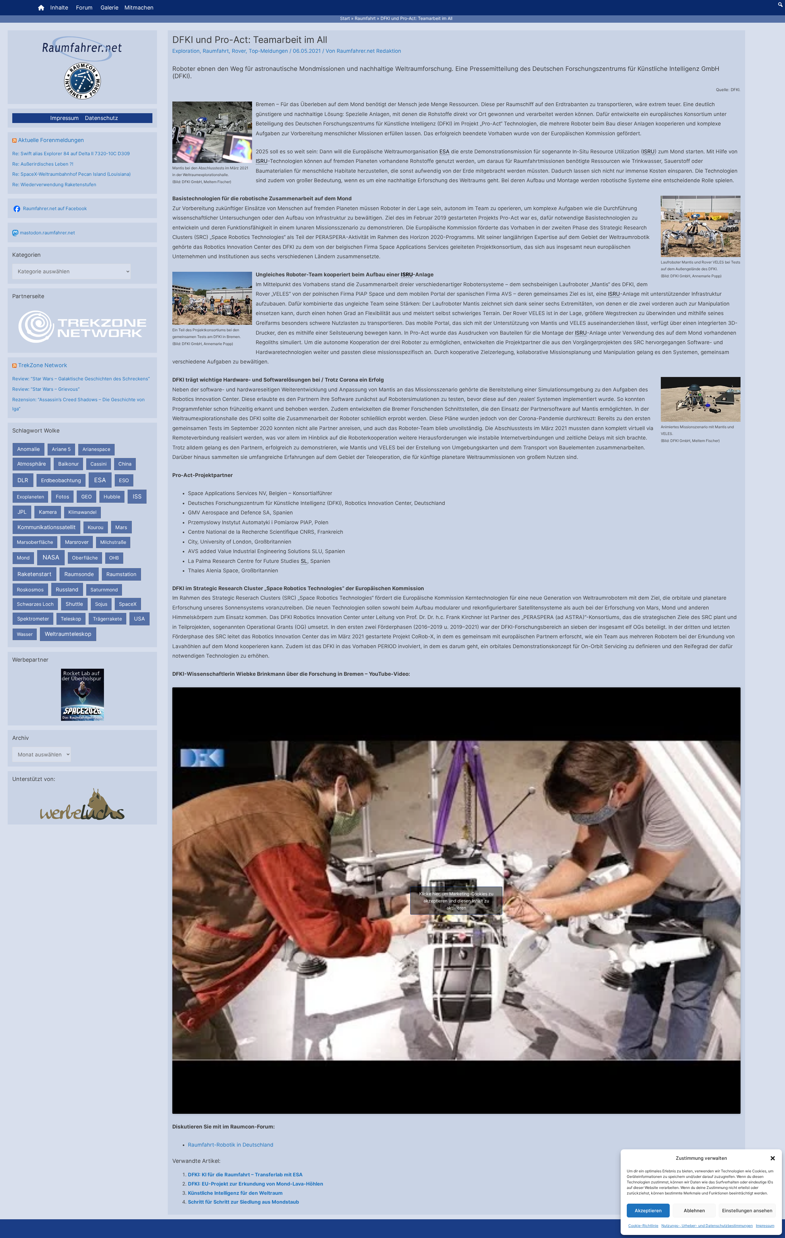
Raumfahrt (216, 51)
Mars (121, 527)
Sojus (101, 604)
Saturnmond (104, 590)
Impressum (765, 1225)
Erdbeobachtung (61, 480)
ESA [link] (444, 151)
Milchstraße (113, 542)
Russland (67, 589)
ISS (137, 496)
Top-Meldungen (268, 51)
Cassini (98, 464)
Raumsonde (79, 574)
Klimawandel (82, 512)
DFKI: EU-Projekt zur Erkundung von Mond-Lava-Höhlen (255, 1184)
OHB (114, 558)
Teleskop (71, 619)
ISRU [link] (649, 151)
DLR (22, 480)
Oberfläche (85, 558)
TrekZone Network (42, 365)
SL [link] (304, 561)
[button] (773, 1158)
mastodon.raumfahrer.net (47, 233)
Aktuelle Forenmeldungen (51, 140)
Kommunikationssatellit (46, 527)
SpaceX (127, 604)
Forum (84, 7)
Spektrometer (33, 619)
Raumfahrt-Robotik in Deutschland (231, 1145)
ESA (100, 480)
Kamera (48, 512)
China (125, 464)
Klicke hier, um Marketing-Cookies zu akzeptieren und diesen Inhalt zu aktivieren (456, 900)
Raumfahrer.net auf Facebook (55, 208)
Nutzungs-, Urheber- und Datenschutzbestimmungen (707, 1225)
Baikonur (68, 464)
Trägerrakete (107, 619)
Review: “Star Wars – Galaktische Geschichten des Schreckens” (81, 379)
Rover (239, 51)
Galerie (109, 7)
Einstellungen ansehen (747, 1210)
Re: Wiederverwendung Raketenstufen (54, 184)
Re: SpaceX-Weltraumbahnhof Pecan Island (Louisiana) (71, 174)
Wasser (25, 634)
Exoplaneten (30, 497)
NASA (51, 557)
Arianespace (96, 449)
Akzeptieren (648, 1210)
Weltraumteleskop (68, 634)
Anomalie (28, 449)
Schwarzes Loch (35, 604)
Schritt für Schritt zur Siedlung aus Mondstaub (243, 1202)
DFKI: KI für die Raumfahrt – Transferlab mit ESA (245, 1174)
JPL (22, 512)
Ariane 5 (61, 449)
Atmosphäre (31, 464)
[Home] (41, 7)
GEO (86, 497)
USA (139, 619)
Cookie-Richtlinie (643, 1225)
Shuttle (74, 604)
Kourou (95, 527)
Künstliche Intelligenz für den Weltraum (235, 1193)
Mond (23, 558)
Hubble (112, 497)
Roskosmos (30, 589)
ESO (124, 480)
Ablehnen (694, 1210)
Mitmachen (139, 7)
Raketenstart (34, 574)
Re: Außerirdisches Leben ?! (42, 164)
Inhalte (59, 7)
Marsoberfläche (35, 542)
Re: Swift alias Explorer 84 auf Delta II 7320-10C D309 (71, 153)
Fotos (62, 497)
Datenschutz (101, 118)
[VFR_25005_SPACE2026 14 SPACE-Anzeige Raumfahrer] (82, 694)
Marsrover (77, 542)
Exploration (186, 51)
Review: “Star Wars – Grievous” (46, 389)
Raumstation (121, 574)
